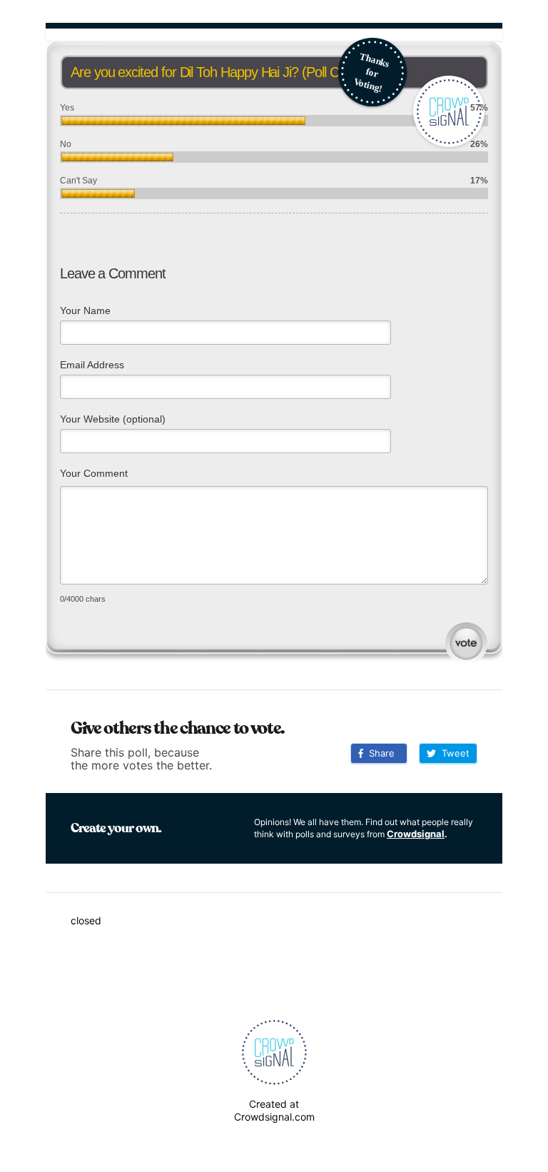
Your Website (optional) (113, 419)
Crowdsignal (416, 833)
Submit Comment (466, 643)
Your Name (85, 310)
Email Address (92, 364)
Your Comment (94, 473)
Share (379, 753)
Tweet (453, 753)
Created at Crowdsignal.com (274, 1110)
